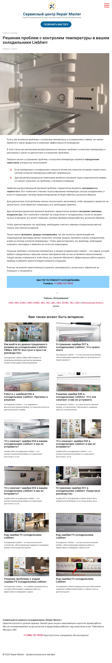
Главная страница (10, 33)
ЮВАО (36, 303)
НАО (58, 303)
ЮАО (11, 303)
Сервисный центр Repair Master (52, 14)
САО (48, 303)
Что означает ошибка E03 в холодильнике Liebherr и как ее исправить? (75, 443)
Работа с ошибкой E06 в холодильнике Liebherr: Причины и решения (26, 396)
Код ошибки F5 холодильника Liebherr (22, 536)
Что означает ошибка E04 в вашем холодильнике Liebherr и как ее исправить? (25, 443)
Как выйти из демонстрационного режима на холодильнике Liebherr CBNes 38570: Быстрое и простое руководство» (25, 348)
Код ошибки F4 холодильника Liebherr (74, 536)
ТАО (71, 303)
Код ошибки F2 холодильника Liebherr (74, 580)
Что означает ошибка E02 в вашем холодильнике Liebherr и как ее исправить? (25, 490)
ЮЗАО (23, 303)
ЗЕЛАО (65, 303)
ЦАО (53, 303)
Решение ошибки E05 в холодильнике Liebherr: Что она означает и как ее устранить (76, 396)
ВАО (16, 303)
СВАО (29, 303)
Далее (56, 306)
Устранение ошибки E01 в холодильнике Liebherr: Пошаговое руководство (78, 490)
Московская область (92, 303)
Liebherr (14, 49)
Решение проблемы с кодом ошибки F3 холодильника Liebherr (25, 580)
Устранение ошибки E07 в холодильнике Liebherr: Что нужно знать (78, 347)
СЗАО (77, 303)
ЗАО (43, 303)
